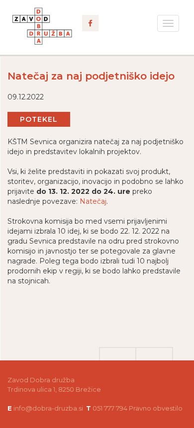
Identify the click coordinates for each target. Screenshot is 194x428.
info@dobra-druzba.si (48, 408)
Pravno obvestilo (156, 408)
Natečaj (93, 201)
